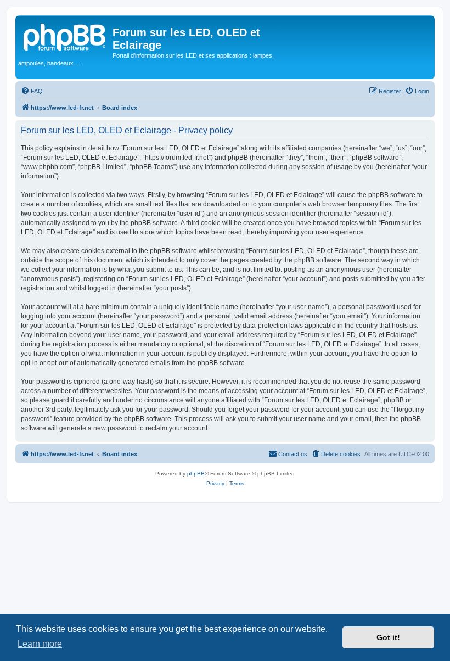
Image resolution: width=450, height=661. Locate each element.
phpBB (196, 473)
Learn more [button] (40, 643)
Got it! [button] (388, 637)
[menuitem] (32, 91)
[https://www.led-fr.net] (65, 35)
